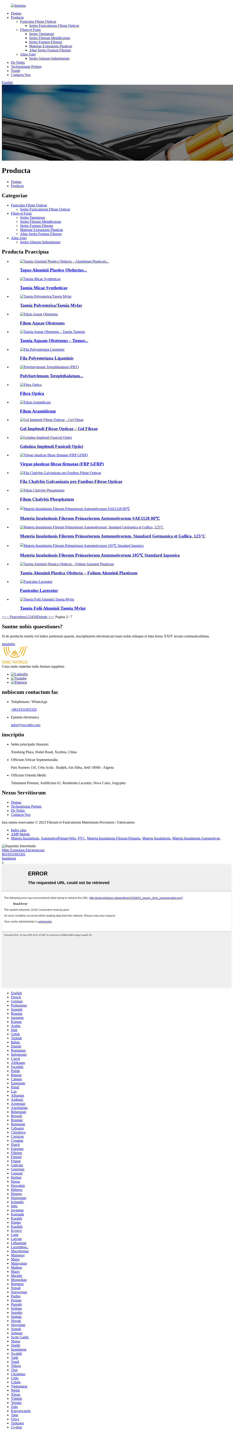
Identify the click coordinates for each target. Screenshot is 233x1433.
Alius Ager (28, 54)
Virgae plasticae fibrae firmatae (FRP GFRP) (62, 464)
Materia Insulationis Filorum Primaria (113, 838)
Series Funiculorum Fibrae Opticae (54, 26)
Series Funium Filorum (45, 42)
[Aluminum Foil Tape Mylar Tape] (47, 599)
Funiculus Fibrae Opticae (38, 21)
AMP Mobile (20, 834)
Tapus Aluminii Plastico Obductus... (53, 270)
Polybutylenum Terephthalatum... (51, 375)
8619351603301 (13, 854)
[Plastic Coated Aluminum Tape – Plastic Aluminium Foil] (67, 564)
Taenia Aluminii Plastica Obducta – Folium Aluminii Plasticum (78, 573)
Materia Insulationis (25, 838)
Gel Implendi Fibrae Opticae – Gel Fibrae (59, 428)
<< (4, 617)
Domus (16, 13)
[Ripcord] (36, 581)
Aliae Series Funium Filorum (50, 50)
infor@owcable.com (25, 725)
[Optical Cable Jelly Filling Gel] (46, 437)
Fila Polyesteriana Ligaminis (46, 358)
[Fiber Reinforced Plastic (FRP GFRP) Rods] (54, 455)
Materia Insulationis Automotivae (196, 838)
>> (52, 617)
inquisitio (8, 644)
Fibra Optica (32, 393)
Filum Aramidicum (38, 411)
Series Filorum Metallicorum (49, 38)
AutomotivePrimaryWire (58, 838)
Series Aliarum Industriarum (49, 58)
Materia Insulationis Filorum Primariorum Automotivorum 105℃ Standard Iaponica (100, 555)
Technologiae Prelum (26, 66)
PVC (81, 838)
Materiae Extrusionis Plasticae (50, 46)
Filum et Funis (30, 30)
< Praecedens (16, 617)
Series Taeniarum (41, 34)
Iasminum (9, 858)
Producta (17, 17)
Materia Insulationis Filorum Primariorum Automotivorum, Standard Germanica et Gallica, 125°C (113, 536)
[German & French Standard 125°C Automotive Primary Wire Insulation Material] (92, 527)
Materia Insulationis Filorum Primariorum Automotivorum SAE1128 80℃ (90, 518)
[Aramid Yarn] (35, 402)
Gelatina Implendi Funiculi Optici (51, 446)
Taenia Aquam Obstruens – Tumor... (54, 340)
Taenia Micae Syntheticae (43, 287)
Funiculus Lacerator (39, 590)
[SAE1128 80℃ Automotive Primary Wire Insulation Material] (75, 509)
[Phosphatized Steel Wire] (42, 490)
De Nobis (18, 62)
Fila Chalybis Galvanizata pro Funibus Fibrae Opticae (71, 481)
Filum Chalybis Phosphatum (47, 499)
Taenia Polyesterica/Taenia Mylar (51, 305)
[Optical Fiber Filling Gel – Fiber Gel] (52, 420)
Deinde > (43, 617)
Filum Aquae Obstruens (42, 323)
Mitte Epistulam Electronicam (23, 850)
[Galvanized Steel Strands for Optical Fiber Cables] (60, 473)
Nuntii (15, 71)
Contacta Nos (20, 75)
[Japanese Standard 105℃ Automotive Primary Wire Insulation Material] (82, 546)
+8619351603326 (24, 709)
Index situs (18, 830)
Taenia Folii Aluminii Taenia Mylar (53, 608)
